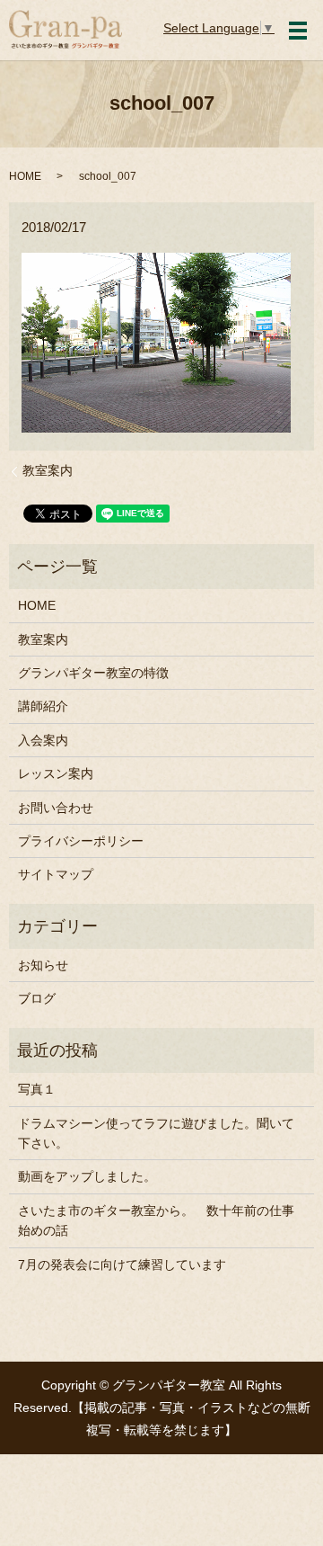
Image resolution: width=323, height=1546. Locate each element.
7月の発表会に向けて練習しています (122, 1264)
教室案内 (47, 470)
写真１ (37, 1089)
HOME (25, 176)
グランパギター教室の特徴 (93, 673)
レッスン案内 (55, 773)
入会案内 (43, 740)
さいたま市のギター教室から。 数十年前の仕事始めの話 (156, 1220)
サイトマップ (55, 874)
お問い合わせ (55, 807)
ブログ (37, 998)
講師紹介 (43, 706)
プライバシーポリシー (81, 841)
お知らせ (43, 965)
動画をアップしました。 (87, 1176)
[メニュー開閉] (298, 31)
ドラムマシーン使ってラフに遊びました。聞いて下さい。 (156, 1133)
